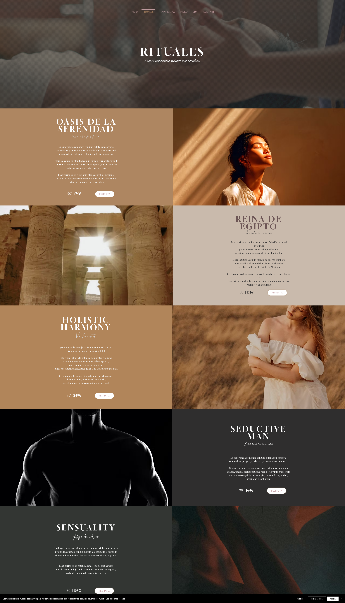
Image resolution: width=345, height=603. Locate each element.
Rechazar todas (316, 598)
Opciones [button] (301, 598)
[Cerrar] (341, 599)
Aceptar (333, 598)
